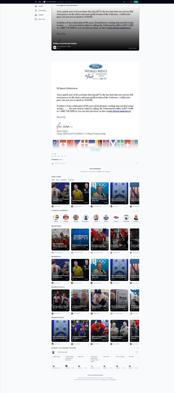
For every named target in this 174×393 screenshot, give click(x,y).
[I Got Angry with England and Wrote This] (61, 193)
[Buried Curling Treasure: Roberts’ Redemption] (139, 193)
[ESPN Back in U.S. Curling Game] (80, 239)
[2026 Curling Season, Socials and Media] (139, 300)
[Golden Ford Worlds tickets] (95, 28)
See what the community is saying (63, 348)
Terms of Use (104, 379)
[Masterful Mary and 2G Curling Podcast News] (119, 300)
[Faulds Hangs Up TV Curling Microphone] (139, 239)
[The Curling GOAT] (80, 193)
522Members (60, 1)
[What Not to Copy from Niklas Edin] (100, 193)
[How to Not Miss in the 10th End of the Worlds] (119, 193)
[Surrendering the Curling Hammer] (119, 331)
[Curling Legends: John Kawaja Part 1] (100, 300)
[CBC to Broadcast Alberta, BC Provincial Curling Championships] (61, 239)
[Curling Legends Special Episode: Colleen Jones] (61, 300)
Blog (55, 153)
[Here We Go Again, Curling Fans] (119, 239)
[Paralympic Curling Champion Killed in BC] (100, 239)
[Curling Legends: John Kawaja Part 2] (80, 300)
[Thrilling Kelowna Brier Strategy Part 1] (100, 331)
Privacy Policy (113, 379)
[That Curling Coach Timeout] (139, 331)
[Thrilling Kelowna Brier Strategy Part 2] (80, 331)
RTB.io (111, 377)
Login (135, 1)
